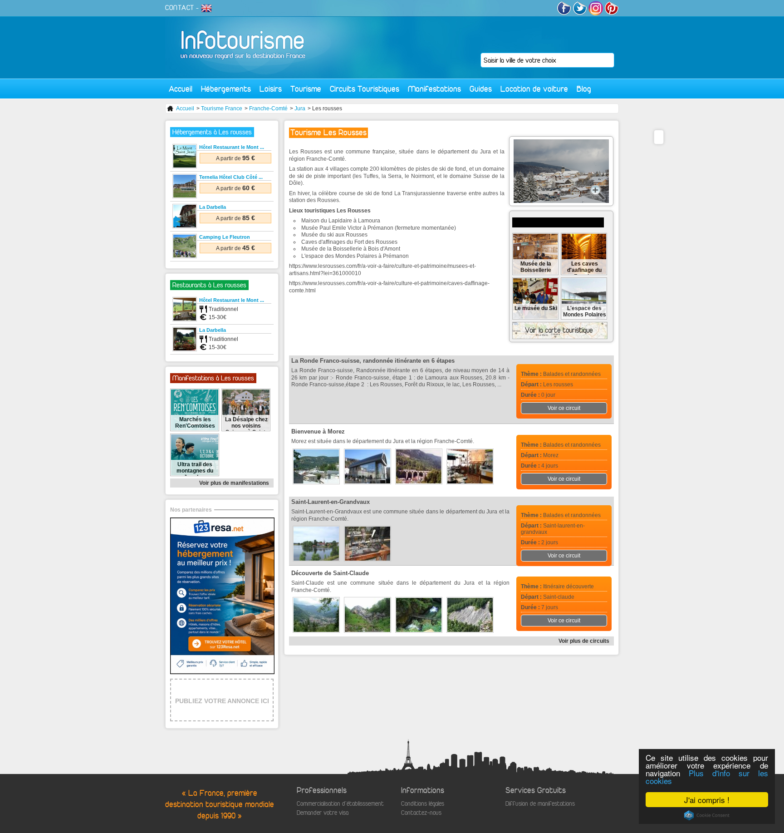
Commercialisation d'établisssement (340, 804)
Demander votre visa (322, 813)
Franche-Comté (268, 108)
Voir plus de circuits (584, 641)
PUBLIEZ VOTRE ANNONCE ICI (222, 701)
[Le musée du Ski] (535, 317)
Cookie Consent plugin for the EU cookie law (707, 815)
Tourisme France (221, 108)
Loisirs (271, 89)
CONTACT (179, 8)
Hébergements (226, 89)
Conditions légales (422, 804)
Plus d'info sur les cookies (707, 776)
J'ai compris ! (707, 799)
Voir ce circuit (564, 408)
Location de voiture (534, 89)
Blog (584, 89)
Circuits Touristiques (364, 89)
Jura (299, 108)
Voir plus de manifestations (234, 483)
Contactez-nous (421, 813)
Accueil (180, 89)
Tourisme (305, 89)
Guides (481, 89)
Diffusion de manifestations (540, 804)
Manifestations (434, 89)
